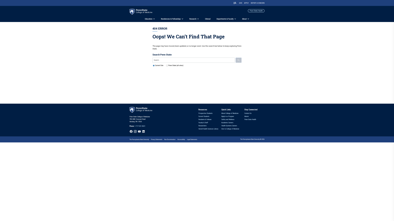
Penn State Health (256, 11)
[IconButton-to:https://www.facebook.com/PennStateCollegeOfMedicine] (131, 131)
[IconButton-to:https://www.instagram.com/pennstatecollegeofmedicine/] (135, 131)
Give (240, 3)
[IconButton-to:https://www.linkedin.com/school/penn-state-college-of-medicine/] (143, 131)
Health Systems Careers (229, 126)
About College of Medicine (229, 113)
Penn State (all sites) (175, 65)
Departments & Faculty (225, 19)
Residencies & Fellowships (171, 19)
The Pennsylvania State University (139, 139)
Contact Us (247, 113)
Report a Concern (258, 3)
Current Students (203, 116)
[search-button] (235, 3)
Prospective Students (205, 113)
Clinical (207, 19)
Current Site (159, 65)
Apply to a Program (227, 116)
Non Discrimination (169, 139)
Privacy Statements (156, 139)
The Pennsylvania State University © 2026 (252, 139)
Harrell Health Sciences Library (208, 129)
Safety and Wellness (227, 119)
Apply (246, 3)
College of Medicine (144, 12)
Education (148, 19)
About (244, 19)
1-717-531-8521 (140, 126)
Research (192, 19)
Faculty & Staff (203, 123)
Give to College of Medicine (230, 129)
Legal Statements (192, 139)
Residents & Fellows (204, 119)
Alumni (246, 116)
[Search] (239, 60)
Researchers (202, 126)
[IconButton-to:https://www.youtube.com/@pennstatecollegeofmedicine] (139, 131)
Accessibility (181, 139)
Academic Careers (227, 123)
